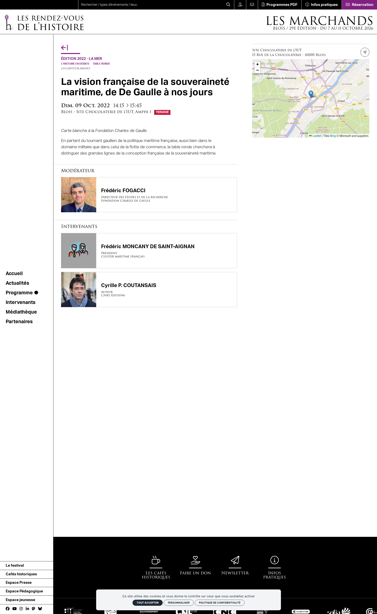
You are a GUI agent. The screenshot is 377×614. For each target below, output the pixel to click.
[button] (310, 94)
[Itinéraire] (365, 52)
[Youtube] (14, 609)
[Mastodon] (33, 609)
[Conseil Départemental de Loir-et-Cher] (102, 612)
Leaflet (316, 136)
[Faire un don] (240, 4)
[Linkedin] (27, 609)
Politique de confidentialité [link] (220, 602)
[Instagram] (21, 609)
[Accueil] (19, 4)
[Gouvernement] (140, 612)
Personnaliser (179, 602)
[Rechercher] (228, 4)
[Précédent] (64, 48)
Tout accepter (148, 602)
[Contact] (252, 4)
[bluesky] (40, 609)
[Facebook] (7, 609)
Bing (333, 136)
